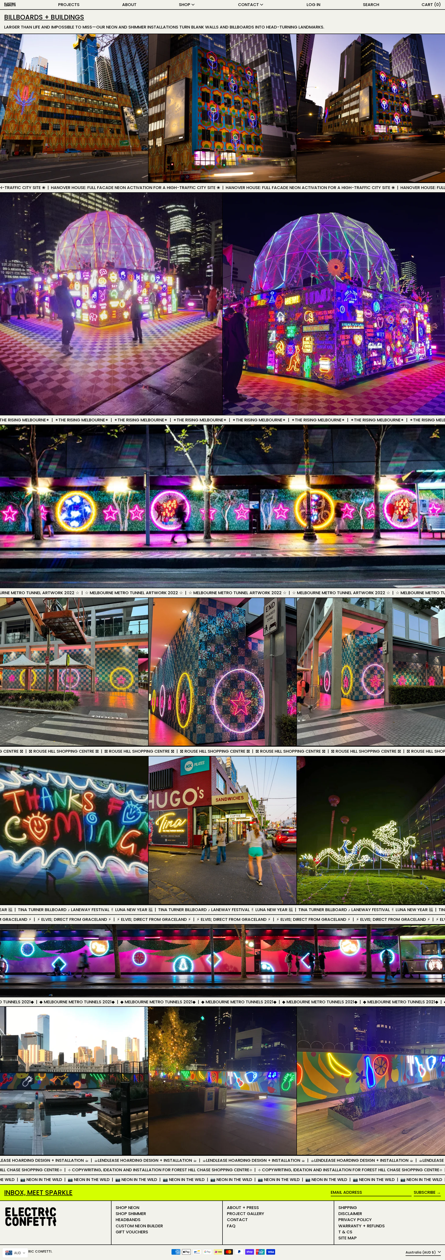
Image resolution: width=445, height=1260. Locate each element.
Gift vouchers (132, 1232)
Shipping (347, 1207)
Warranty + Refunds (361, 1226)
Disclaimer (350, 1213)
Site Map (347, 1238)
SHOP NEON (127, 1207)
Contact (237, 1219)
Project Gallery (245, 1213)
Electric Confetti (34, 1251)
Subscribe (424, 1192)
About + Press (243, 1207)
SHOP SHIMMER (131, 1213)
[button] (371, 4)
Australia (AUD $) (421, 1252)
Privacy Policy (355, 1219)
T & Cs (345, 1232)
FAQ (231, 1226)
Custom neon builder (139, 1226)
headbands (128, 1219)
